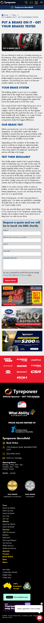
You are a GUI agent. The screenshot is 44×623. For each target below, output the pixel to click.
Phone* (14, 237)
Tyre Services (7, 543)
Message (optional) (10, 258)
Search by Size (8, 511)
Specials (6, 551)
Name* (5, 230)
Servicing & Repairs (9, 540)
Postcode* (6, 251)
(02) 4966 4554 (13, 454)
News (5, 562)
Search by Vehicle (9, 508)
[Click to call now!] (26, 2)
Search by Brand (8, 513)
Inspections (6, 538)
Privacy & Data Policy (14, 616)
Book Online (8, 556)
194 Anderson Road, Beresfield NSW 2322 (21, 448)
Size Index (6, 569)
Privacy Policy (7, 275)
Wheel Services (8, 546)
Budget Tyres (7, 575)
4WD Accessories (9, 532)
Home (5, 15)
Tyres (5, 505)
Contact (6, 554)
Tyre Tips (6, 519)
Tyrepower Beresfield (23, 7)
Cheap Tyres (7, 577)
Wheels (6, 521)
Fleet (5, 559)
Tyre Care (6, 516)
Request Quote (10, 280)
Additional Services (9, 548)
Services (6, 529)
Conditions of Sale (27, 616)
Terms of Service (21, 275)
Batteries (5, 535)
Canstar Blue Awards (10, 572)
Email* (5, 244)
